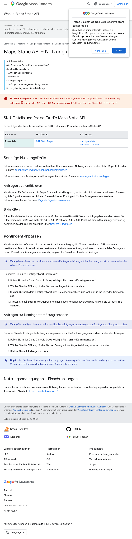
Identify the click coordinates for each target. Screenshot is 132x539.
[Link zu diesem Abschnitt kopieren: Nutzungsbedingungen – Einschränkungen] (81, 379)
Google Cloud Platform (15, 505)
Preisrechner (25, 265)
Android (51, 454)
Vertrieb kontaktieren (100, 459)
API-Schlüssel (75, 103)
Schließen (100, 50)
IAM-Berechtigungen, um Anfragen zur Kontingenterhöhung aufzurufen (90, 324)
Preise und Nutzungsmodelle (104, 454)
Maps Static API (27, 14)
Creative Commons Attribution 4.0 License (88, 407)
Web (7, 14)
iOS (48, 459)
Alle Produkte (11, 510)
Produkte (21, 44)
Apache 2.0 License (22, 410)
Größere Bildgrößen (61, 223)
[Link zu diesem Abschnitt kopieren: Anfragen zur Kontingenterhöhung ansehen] (71, 315)
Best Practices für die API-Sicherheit (22, 464)
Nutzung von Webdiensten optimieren (23, 469)
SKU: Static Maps (44, 141)
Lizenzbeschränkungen (42, 391)
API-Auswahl (10, 459)
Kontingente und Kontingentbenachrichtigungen (40, 170)
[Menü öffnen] (5, 4)
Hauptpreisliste (87, 141)
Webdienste (53, 469)
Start (119, 50)
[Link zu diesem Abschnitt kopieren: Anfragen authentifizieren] (45, 186)
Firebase (8, 500)
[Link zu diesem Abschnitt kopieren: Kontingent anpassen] (44, 237)
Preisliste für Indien (89, 144)
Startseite (8, 44)
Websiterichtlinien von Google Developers (96, 410)
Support (93, 464)
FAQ (6, 454)
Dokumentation (62, 44)
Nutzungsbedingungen (101, 469)
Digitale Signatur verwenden (54, 200)
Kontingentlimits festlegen (94, 176)
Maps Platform (40, 4)
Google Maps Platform (40, 44)
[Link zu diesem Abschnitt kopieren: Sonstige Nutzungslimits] (49, 158)
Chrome (8, 495)
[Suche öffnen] (89, 4)
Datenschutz (36, 524)
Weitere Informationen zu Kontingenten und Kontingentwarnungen (43, 364)
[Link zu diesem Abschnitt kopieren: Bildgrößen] (23, 210)
